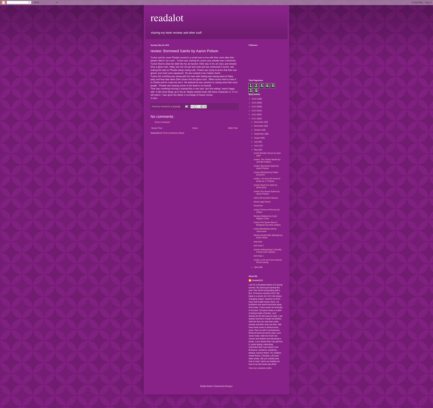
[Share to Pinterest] (205, 106)
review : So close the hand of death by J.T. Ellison (267, 179)
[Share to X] (198, 106)
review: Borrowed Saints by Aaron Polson (266, 167)
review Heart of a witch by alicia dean (265, 186)
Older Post (233, 128)
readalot (167, 17)
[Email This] (192, 106)
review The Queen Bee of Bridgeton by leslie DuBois (267, 223)
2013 (254, 111)
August (257, 138)
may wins (258, 242)
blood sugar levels (262, 202)
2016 (254, 99)
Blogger (228, 386)
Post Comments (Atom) (173, 133)
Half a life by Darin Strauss (266, 198)
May (256, 150)
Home (195, 128)
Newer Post (156, 128)
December (259, 122)
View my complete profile (260, 368)
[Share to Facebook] (201, 106)
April (256, 267)
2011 (254, 118)
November (259, 126)
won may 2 (259, 245)
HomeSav (258, 206)
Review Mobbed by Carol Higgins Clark (265, 217)
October (258, 130)
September (259, 134)
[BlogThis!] (195, 106)
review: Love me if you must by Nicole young (268, 261)
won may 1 (259, 256)
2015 (254, 103)
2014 (254, 106)
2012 (254, 114)
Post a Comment (162, 122)
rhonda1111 (257, 280)
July (256, 142)
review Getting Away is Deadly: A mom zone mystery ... (268, 250)
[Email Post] (186, 106)
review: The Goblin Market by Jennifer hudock (267, 160)
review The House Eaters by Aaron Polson (267, 192)
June (256, 146)
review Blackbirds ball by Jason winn (265, 230)
